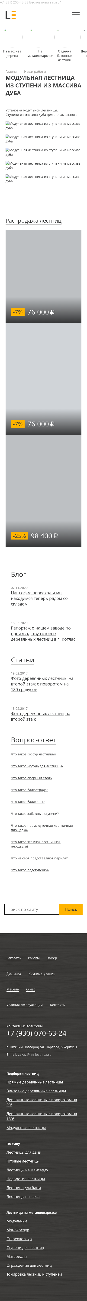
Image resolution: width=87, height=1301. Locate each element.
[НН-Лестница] (11, 14)
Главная (12, 71)
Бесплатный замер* (45, 2)
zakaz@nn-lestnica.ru (35, 1054)
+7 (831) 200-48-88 (14, 2)
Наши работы (35, 71)
